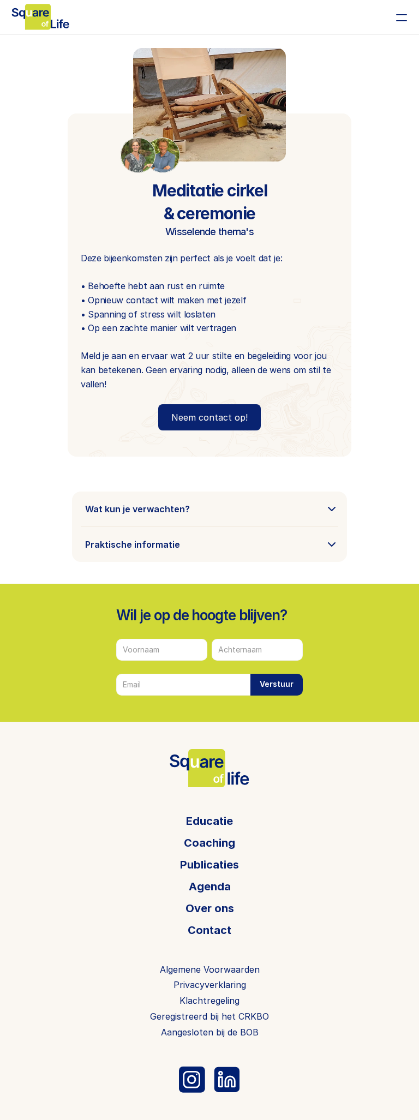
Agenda (210, 886)
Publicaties (209, 864)
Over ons (209, 908)
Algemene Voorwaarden (210, 969)
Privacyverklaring (209, 984)
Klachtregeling (209, 1000)
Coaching (209, 842)
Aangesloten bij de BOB (210, 1032)
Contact (209, 930)
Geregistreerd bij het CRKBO (209, 1016)
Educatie (209, 821)
